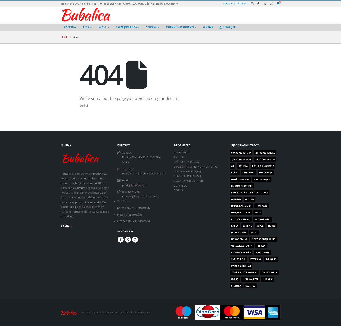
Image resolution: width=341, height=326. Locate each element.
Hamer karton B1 (241, 205)
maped (260, 225)
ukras (234, 279)
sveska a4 (255, 259)
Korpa (241, 3)
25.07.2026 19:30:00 (265, 159)
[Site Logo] (85, 14)
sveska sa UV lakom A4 (244, 272)
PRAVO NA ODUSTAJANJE (187, 171)
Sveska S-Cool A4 (241, 266)
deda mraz (249, 172)
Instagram (135, 240)
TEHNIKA (151, 27)
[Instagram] (271, 3)
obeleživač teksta (241, 245)
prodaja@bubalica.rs (134, 185)
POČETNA (70, 27)
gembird (236, 199)
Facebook (121, 240)
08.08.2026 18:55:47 (241, 152)
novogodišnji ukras (263, 239)
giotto (249, 199)
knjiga (234, 225)
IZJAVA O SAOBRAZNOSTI (188, 181)
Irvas (258, 212)
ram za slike (262, 252)
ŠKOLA (102, 27)
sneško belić (238, 259)
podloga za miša (241, 252)
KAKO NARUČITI (182, 152)
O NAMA (208, 27)
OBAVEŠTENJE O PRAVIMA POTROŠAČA (195, 166)
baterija (243, 166)
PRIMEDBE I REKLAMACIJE (187, 176)
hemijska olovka (240, 212)
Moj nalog (229, 3)
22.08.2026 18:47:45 (241, 159)
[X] (264, 3)
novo (254, 232)
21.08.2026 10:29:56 (265, 152)
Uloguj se (229, 27)
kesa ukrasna (262, 219)
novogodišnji (239, 239)
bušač (234, 172)
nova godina (238, 232)
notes (271, 225)
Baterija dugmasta (263, 166)
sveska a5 (271, 259)
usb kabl (268, 279)
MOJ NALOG (180, 185)
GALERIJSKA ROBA (126, 27)
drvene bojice (262, 179)
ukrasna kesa (250, 279)
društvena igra (240, 179)
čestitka (236, 286)
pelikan (261, 245)
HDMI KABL (261, 205)
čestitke (250, 286)
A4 (232, 166)
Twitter (128, 240)
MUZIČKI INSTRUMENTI (180, 27)
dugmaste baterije (242, 186)
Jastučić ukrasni (240, 219)
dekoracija (265, 172)
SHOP (85, 27)
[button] (252, 3)
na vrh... (66, 226)
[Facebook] (258, 3)
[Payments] (226, 312)
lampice (247, 225)
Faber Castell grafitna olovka (249, 192)
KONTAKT (178, 157)
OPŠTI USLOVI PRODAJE (187, 162)
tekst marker (269, 272)
